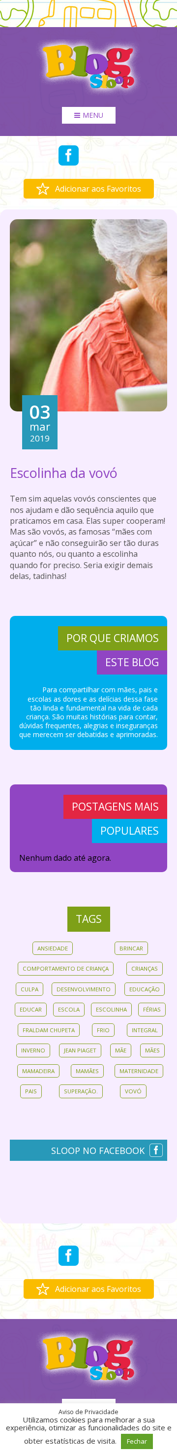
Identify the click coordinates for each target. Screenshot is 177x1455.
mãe (120, 1050)
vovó (133, 1091)
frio (103, 1030)
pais (31, 1091)
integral (145, 1030)
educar (31, 1009)
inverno (33, 1050)
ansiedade (52, 948)
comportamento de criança (66, 968)
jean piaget (80, 1050)
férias (152, 1009)
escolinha (111, 1009)
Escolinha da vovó (64, 473)
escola (69, 1009)
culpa (29, 989)
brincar (131, 948)
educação (144, 989)
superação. (81, 1091)
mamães (87, 1071)
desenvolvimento (84, 989)
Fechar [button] (137, 1441)
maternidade (138, 1071)
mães (152, 1050)
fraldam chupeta (49, 1030)
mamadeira (38, 1071)
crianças (144, 968)
